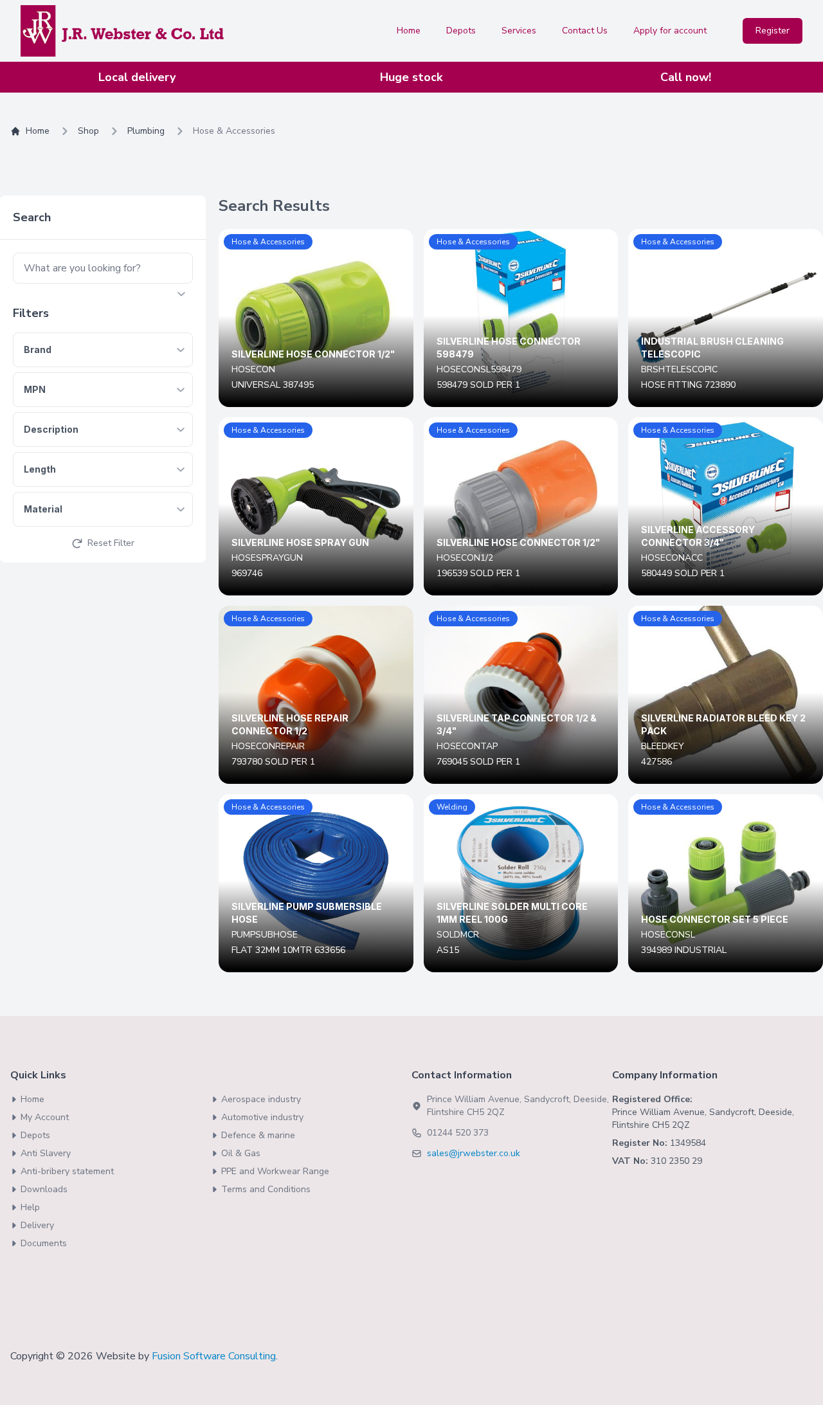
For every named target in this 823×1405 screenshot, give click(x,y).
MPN (35, 389)
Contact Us (585, 30)
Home (409, 30)
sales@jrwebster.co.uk (473, 1153)
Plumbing (146, 131)
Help (30, 1207)
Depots (461, 30)
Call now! (685, 77)
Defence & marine (258, 1135)
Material (43, 508)
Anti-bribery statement (67, 1171)
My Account (45, 1117)
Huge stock (411, 77)
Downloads (44, 1189)
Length (40, 469)
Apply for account (670, 30)
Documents (44, 1243)
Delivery (37, 1225)
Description (51, 429)
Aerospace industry (261, 1099)
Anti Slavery (46, 1153)
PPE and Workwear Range (275, 1171)
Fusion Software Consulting (214, 1356)
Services (519, 30)
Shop (88, 131)
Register (772, 30)
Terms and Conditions (266, 1189)
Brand (37, 349)
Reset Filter (110, 543)
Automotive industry (262, 1117)
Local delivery (137, 77)
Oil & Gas (240, 1153)
